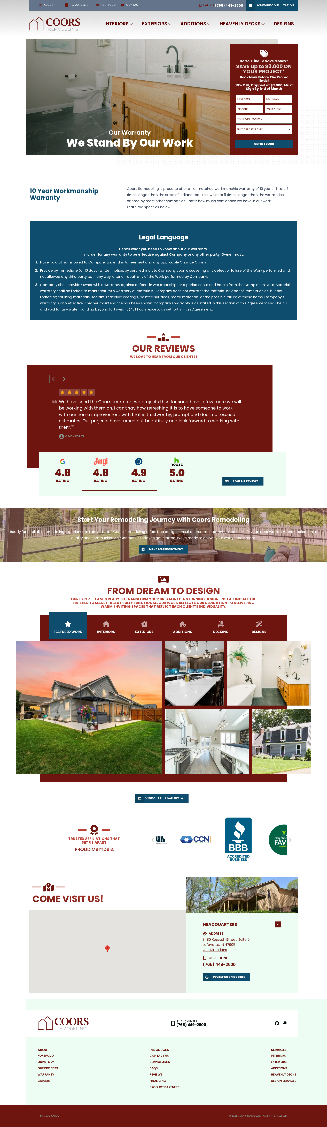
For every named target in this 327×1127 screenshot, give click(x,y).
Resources (78, 5)
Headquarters (220, 924)
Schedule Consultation (275, 5)
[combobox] (264, 129)
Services (279, 1049)
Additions (193, 23)
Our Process (47, 1068)
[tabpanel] (163, 707)
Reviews (156, 1074)
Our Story (45, 1062)
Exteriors (154, 23)
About (48, 5)
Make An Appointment (166, 549)
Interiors (116, 23)
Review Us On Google (229, 977)
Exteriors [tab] (144, 631)
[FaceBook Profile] (277, 1023)
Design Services (283, 1081)
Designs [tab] (259, 631)
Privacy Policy (49, 1116)
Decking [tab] (221, 631)
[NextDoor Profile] (285, 1023)
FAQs (154, 1068)
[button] (120, 490)
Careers (44, 1081)
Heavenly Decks (240, 23)
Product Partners (164, 1087)
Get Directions (215, 949)
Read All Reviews (245, 481)
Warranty (45, 1074)
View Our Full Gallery (162, 798)
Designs (284, 23)
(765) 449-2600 (219, 964)
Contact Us (159, 1055)
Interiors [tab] (106, 631)
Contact (133, 5)
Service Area (160, 1062)
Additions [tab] (182, 631)
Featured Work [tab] (68, 631)
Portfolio (108, 5)
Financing (158, 1081)
